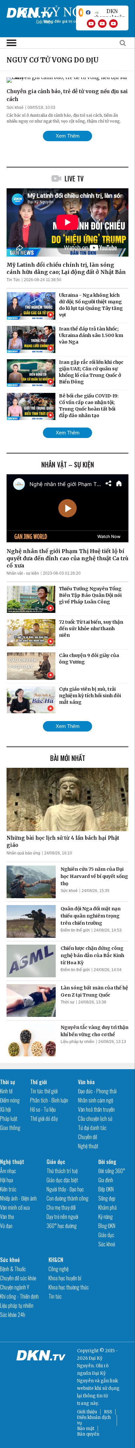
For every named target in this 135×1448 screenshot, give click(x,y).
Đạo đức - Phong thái (97, 1091)
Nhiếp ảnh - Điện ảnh (18, 1198)
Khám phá (107, 1207)
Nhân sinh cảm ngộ (95, 1100)
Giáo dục (56, 1162)
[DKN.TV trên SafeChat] (81, 12)
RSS (108, 1412)
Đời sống (107, 1162)
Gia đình (105, 1180)
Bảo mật (85, 1428)
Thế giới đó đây (44, 1118)
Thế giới (38, 1082)
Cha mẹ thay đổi (61, 1207)
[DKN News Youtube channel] (91, 23)
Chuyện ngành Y (14, 1287)
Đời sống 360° (111, 1171)
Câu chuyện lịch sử (95, 1118)
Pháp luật (8, 1118)
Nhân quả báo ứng (23, 853)
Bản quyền (88, 1434)
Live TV (74, 178)
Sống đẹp (106, 1198)
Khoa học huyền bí (64, 1278)
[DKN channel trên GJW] (109, 12)
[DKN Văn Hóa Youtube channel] (113, 23)
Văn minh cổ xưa (15, 1207)
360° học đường (62, 1226)
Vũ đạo (6, 1226)
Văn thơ (7, 1217)
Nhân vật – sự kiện (67, 464)
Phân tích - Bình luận (49, 1100)
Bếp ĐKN (106, 1189)
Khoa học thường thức (68, 1287)
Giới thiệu (87, 1412)
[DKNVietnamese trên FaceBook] (88, 12)
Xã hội (5, 1109)
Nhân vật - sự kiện (23, 573)
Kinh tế (6, 1091)
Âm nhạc (8, 1171)
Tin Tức (13, 280)
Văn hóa (86, 1082)
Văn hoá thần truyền (96, 1109)
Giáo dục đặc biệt (62, 1180)
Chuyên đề (87, 1137)
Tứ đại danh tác (92, 1128)
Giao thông (10, 1128)
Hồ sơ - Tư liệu (43, 1109)
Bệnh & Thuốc (13, 1269)
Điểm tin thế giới (75, 930)
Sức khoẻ (15, 107)
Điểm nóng (10, 1100)
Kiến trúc (8, 1189)
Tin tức (55, 1296)
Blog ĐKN (106, 1226)
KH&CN (55, 1260)
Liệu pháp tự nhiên (77, 1041)
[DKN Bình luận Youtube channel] (102, 23)
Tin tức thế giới (44, 1091)
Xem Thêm (68, 136)
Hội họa (6, 1180)
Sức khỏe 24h (12, 1315)
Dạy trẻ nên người (62, 1217)
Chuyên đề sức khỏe (18, 1278)
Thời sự (67, 1002)
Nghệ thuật (88, 1146)
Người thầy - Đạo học (65, 1189)
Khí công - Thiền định (19, 1296)
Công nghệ (58, 1269)
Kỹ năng (105, 1217)
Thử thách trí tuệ (62, 1171)
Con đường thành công (67, 1198)
